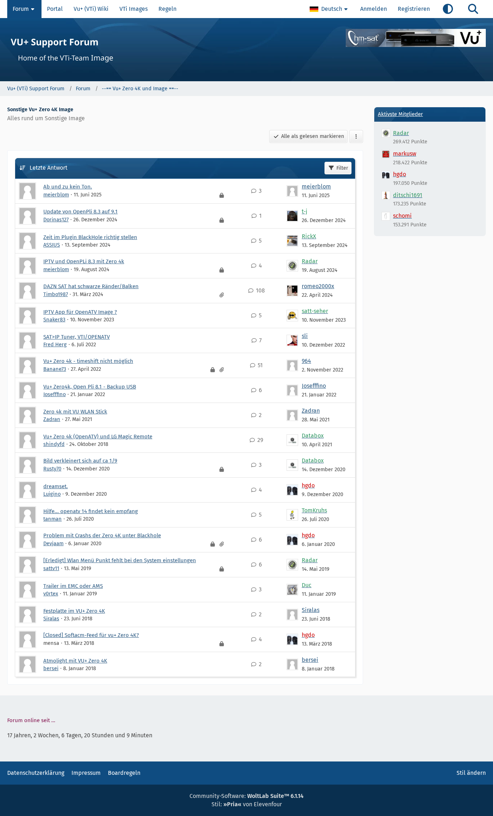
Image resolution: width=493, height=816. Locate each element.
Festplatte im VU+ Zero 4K (74, 611)
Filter (342, 168)
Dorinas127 (56, 219)
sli (305, 336)
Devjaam (53, 543)
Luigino (52, 494)
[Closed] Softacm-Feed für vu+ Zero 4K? (91, 635)
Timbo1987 (55, 294)
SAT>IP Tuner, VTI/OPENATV (76, 337)
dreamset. (55, 486)
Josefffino (54, 394)
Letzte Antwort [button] (48, 167)
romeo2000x (318, 286)
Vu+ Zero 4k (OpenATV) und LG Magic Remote (97, 436)
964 (306, 360)
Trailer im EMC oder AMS (73, 586)
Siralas (51, 618)
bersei (50, 668)
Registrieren (414, 8)
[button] (329, 9)
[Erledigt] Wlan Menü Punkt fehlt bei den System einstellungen (119, 560)
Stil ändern (471, 772)
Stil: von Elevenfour (246, 804)
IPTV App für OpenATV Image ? (80, 312)
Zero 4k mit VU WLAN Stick (75, 411)
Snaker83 (54, 319)
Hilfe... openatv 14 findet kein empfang (90, 511)
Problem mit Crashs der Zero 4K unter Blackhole (102, 535)
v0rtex (50, 593)
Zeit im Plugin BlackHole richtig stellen (90, 237)
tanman (52, 519)
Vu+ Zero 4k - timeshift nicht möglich (88, 361)
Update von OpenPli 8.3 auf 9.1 (80, 211)
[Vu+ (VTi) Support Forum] (246, 49)
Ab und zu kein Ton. (67, 186)
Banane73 (54, 369)
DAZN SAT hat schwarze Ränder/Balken (91, 286)
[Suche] (473, 9)
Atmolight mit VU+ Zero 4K (75, 660)
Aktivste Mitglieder (400, 114)
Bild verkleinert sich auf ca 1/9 (80, 460)
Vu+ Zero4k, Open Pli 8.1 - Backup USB (89, 386)
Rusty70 (52, 468)
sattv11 (51, 568)
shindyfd (54, 444)
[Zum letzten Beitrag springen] (292, 191)
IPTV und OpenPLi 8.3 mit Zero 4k (83, 261)
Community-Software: (246, 796)
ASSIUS (51, 245)
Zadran (51, 419)
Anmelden (373, 8)
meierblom (56, 194)
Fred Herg (55, 344)
